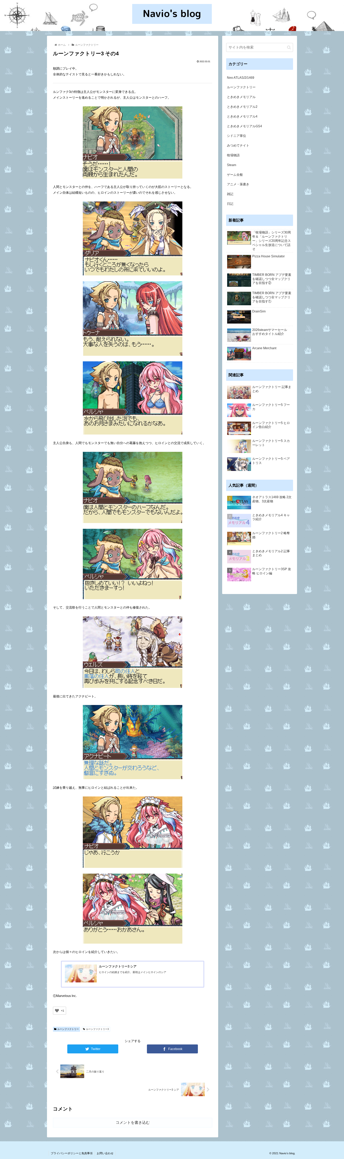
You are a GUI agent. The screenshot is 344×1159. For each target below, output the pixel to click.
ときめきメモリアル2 (242, 106)
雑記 (230, 194)
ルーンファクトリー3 (97, 1029)
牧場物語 (233, 155)
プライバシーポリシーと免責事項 (72, 1153)
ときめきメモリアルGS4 (244, 126)
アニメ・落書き (238, 184)
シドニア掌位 (236, 135)
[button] (288, 47)
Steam (231, 165)
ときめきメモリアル (241, 97)
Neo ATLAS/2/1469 (240, 77)
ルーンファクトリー (68, 1029)
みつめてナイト (238, 145)
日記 (230, 203)
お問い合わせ (105, 1153)
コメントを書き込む (133, 1122)
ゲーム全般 (235, 174)
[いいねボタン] (57, 1011)
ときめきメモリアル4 (242, 116)
